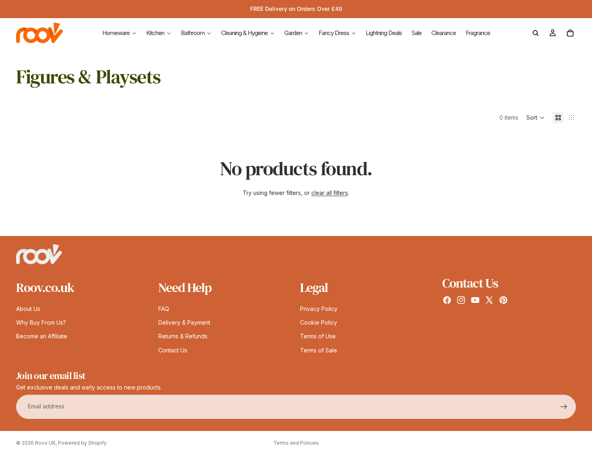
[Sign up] (563, 406)
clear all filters (329, 192)
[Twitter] (489, 300)
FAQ (163, 308)
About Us (28, 308)
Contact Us (172, 350)
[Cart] (570, 33)
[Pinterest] (503, 300)
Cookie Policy (318, 322)
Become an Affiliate (41, 336)
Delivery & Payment (184, 322)
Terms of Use (318, 336)
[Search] (535, 33)
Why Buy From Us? (41, 322)
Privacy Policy (318, 308)
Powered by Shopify (82, 443)
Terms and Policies (296, 443)
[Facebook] (447, 300)
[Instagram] (461, 300)
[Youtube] (475, 300)
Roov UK (45, 443)
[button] (535, 117)
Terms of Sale (318, 350)
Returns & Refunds (182, 336)
